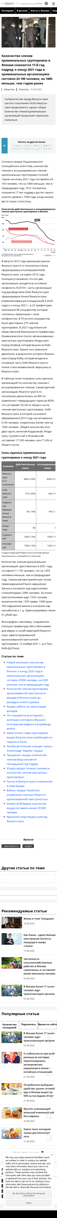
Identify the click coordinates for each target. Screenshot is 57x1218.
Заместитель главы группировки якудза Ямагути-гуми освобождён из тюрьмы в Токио (29, 737)
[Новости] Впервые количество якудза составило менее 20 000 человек (26, 808)
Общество (9, 89)
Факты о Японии (40, 10)
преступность (11, 846)
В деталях (22, 10)
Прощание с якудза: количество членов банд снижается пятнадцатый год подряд (27, 759)
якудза (28, 846)
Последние (8, 10)
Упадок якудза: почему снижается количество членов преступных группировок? (28, 773)
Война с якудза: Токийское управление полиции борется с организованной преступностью (27, 795)
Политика (24, 89)
